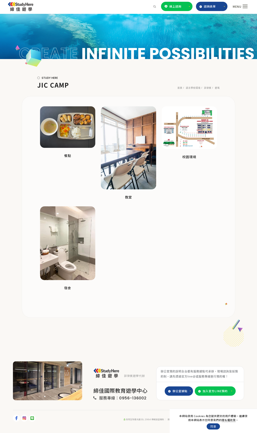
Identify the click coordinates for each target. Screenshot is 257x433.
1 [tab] (39, 396)
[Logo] (21, 6)
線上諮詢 (175, 6)
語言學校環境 (193, 88)
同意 (213, 426)
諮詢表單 (210, 6)
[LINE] (33, 418)
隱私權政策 (229, 420)
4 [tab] (55, 396)
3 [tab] (50, 396)
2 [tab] (44, 396)
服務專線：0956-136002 (123, 398)
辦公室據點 (180, 391)
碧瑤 (217, 88)
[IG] (25, 418)
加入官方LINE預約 (215, 391)
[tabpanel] (128, 36)
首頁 (179, 88)
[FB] (17, 418)
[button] (154, 6)
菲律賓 (207, 88)
